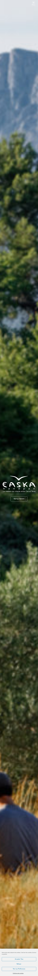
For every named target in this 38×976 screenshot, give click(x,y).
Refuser (19, 964)
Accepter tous (19, 959)
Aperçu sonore (21, 499)
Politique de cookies (18, 973)
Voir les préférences (19, 969)
